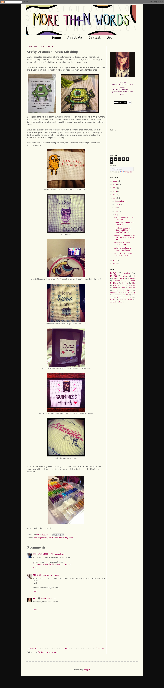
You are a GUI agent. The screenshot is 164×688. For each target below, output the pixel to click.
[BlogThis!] (56, 535)
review (127, 273)
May (117, 215)
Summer (118, 281)
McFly (133, 286)
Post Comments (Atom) (48, 652)
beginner (41, 538)
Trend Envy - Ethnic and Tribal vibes (124, 224)
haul (133, 276)
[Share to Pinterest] (63, 535)
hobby (65, 538)
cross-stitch (58, 538)
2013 (115, 260)
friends (113, 276)
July (116, 208)
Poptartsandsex (40, 554)
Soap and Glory (125, 299)
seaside (132, 288)
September (119, 201)
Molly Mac (37, 575)
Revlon (130, 297)
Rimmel (112, 299)
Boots (117, 290)
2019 (115, 185)
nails (123, 288)
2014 (115, 198)
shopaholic (117, 295)
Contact (95, 38)
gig (134, 293)
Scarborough (118, 278)
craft (51, 538)
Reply (35, 568)
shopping (131, 278)
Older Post (100, 648)
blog (47, 538)
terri (120, 302)
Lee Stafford (120, 297)
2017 (115, 188)
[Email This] (53, 535)
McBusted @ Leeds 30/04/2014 (122, 244)
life (133, 283)
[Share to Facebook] (60, 535)
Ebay (128, 290)
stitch (71, 538)
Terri (35, 599)
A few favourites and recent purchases (122, 249)
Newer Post (32, 648)
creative (126, 293)
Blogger (87, 670)
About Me (74, 38)
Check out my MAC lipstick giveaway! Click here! (52, 564)
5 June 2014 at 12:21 (48, 599)
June (117, 211)
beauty (125, 283)
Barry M (116, 286)
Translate (129, 172)
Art (109, 38)
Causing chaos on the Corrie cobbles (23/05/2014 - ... (122, 230)
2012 (115, 264)
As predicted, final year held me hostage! (123, 254)
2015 (115, 195)
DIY (127, 295)
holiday (115, 288)
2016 (115, 191)
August (118, 204)
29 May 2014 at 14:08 (57, 554)
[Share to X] (58, 535)
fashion (125, 276)
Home (56, 38)
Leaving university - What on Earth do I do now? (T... (124, 238)
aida (35, 538)
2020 (115, 181)
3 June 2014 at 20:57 (51, 575)
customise (113, 302)
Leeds (125, 286)
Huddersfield (115, 293)
